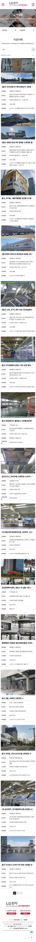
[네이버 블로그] (31, 931)
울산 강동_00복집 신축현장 (12, 698)
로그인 (18, 934)
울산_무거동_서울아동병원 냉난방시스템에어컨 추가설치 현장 (18, 198)
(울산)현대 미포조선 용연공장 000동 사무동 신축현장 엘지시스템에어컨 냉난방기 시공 (18, 254)
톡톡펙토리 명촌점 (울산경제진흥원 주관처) (17, 643)
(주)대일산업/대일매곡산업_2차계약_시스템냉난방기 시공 (18, 532)
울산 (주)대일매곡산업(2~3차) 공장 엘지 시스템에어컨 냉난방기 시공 (18, 365)
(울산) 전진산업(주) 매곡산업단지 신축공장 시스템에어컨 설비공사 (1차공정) (18, 86)
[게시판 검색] (33, 55)
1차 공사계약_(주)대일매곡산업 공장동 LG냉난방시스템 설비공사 (18, 809)
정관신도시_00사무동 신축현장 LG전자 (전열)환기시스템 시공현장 (18, 476)
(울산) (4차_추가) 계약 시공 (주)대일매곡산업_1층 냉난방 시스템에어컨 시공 (18, 309)
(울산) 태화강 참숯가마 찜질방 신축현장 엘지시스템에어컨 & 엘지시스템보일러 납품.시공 (18, 142)
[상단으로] (31, 937)
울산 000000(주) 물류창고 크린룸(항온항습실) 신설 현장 (18, 421)
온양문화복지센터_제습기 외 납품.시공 (16, 587)
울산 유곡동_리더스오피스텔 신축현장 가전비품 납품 (18, 753)
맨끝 (21, 893)
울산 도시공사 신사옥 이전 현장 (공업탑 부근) (18, 864)
